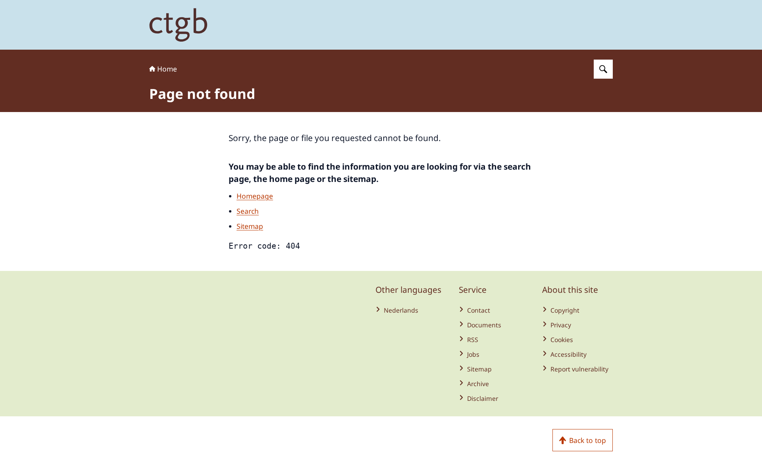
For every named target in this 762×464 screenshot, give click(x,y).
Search (248, 211)
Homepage (255, 196)
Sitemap (250, 226)
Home (167, 68)
